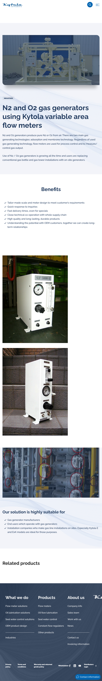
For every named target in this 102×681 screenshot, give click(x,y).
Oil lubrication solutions (17, 612)
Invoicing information (78, 644)
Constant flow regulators (51, 626)
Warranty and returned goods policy (43, 666)
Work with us (74, 619)
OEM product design (16, 626)
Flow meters (44, 606)
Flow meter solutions (16, 606)
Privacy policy (8, 666)
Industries (8, 98)
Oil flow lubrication (48, 612)
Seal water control (47, 619)
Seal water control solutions (19, 619)
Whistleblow (63, 666)
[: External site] (70, 665)
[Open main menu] (98, 5)
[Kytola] (12, 5)
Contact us (73, 637)
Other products (46, 632)
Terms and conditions (22, 666)
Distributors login (89, 666)
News (70, 626)
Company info (75, 606)
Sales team (73, 612)
